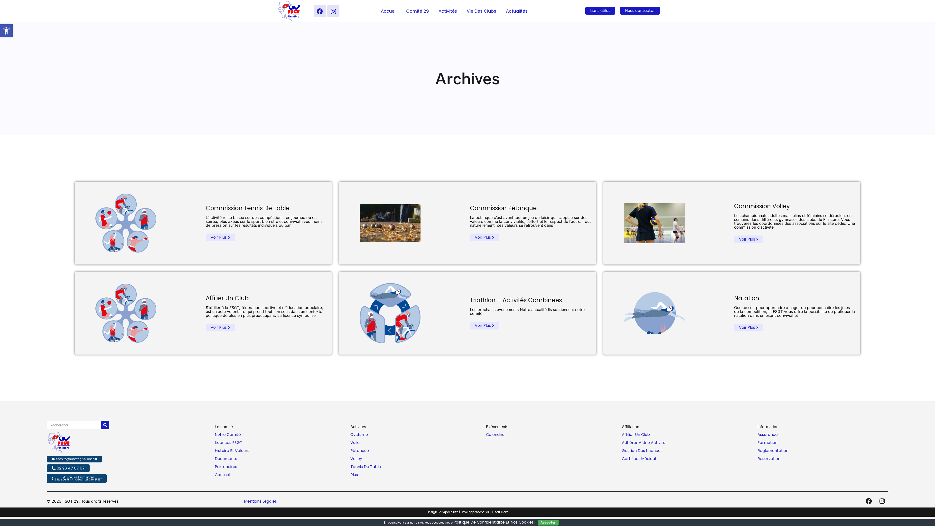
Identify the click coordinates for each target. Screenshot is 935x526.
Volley (356, 458)
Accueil (388, 11)
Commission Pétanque (503, 208)
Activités (448, 11)
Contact (223, 475)
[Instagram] (333, 11)
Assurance (767, 434)
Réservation (768, 458)
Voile (355, 442)
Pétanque (359, 450)
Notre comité (228, 434)
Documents (226, 458)
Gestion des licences (642, 450)
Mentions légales (260, 501)
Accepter (548, 522)
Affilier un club (227, 298)
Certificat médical (639, 458)
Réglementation (772, 450)
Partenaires (226, 467)
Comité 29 (417, 11)
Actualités (517, 11)
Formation (767, 442)
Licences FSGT (228, 442)
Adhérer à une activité (643, 442)
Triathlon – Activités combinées (516, 300)
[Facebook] (320, 11)
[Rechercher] (105, 425)
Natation (746, 298)
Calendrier (496, 434)
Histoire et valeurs (232, 450)
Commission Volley (762, 206)
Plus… (355, 475)
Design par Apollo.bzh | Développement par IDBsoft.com (467, 512)
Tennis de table (365, 467)
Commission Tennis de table (248, 208)
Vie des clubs (481, 11)
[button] (6, 30)
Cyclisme (359, 434)
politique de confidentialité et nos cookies (493, 522)
